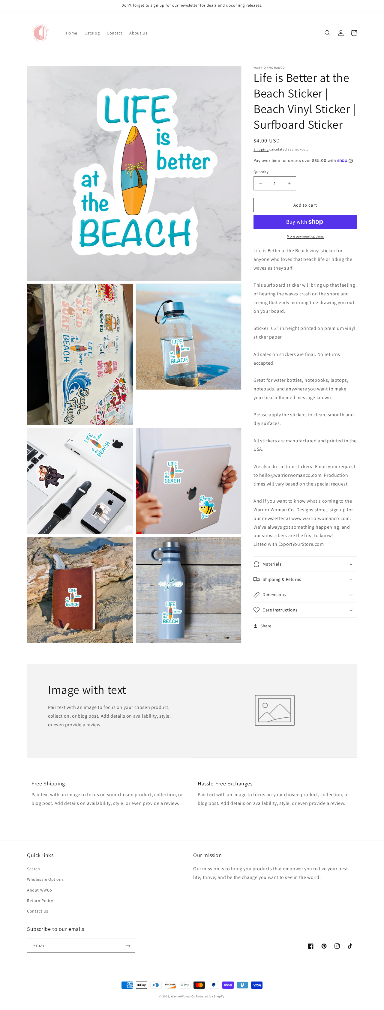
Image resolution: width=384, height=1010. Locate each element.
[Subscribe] (128, 946)
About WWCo (39, 890)
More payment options (305, 236)
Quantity (261, 171)
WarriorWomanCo (183, 996)
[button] (327, 33)
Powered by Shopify (210, 996)
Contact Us (37, 911)
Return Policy (40, 900)
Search (33, 868)
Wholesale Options (45, 879)
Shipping (261, 149)
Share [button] (266, 626)
